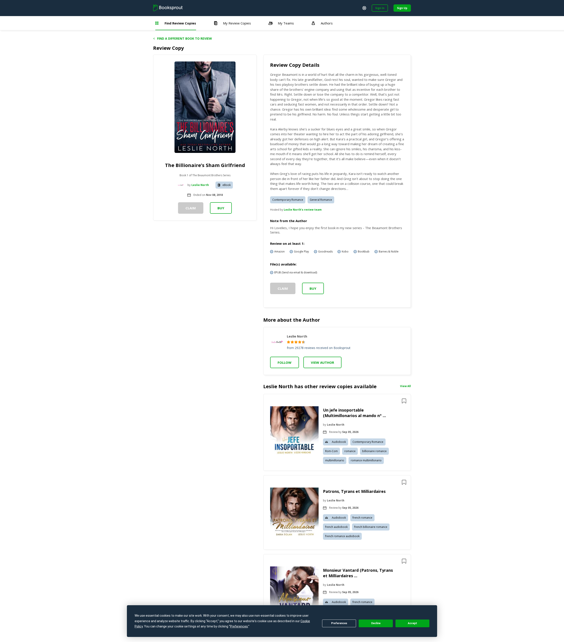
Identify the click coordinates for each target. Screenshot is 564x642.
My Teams (286, 23)
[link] (294, 431)
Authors (327, 23)
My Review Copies (237, 23)
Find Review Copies (180, 23)
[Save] (404, 401)
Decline (375, 623)
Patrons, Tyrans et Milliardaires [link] (354, 491)
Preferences (339, 623)
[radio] (288, 342)
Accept (412, 623)
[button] (337, 432)
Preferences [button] (239, 626)
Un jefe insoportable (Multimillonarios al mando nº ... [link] (354, 412)
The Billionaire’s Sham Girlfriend (205, 165)
